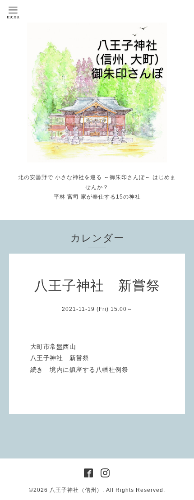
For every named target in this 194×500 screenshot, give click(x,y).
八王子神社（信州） (76, 490)
